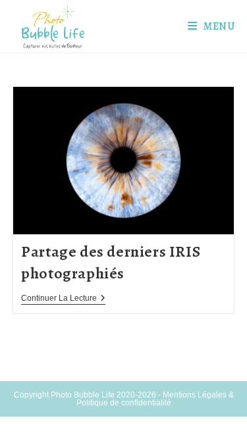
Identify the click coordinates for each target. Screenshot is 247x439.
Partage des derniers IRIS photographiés (110, 262)
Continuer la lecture (63, 299)
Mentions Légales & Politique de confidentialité (155, 398)
